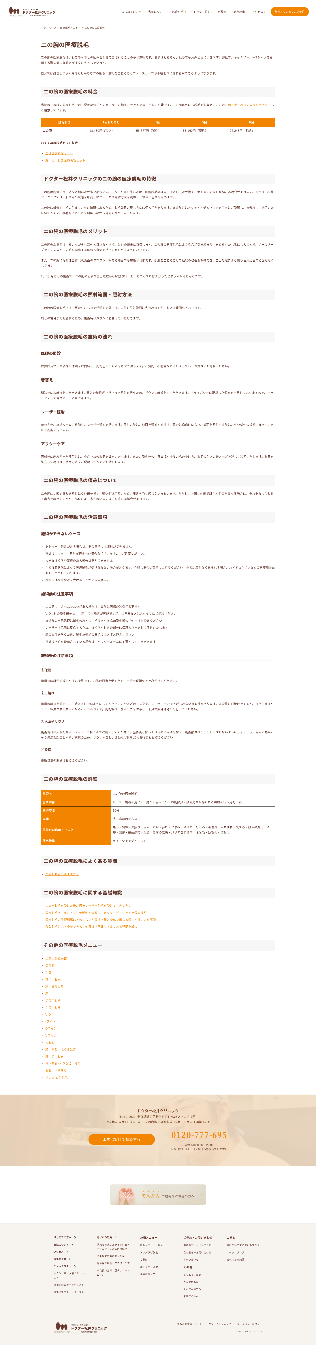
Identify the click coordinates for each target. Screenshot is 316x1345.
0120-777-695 (199, 1134)
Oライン (51, 1028)
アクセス (257, 11)
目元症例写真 (191, 1282)
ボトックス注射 (201, 11)
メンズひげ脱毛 (149, 1252)
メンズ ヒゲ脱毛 (56, 1077)
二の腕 (49, 965)
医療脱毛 (178, 11)
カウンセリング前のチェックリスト (71, 1275)
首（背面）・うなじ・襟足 (63, 1063)
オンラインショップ (219, 1324)
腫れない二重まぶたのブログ (243, 1245)
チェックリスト (63, 1266)
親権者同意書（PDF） (190, 1324)
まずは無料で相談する (122, 1139)
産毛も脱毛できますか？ (62, 874)
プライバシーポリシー (249, 1324)
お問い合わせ (191, 1259)
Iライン (50, 1021)
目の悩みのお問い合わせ (197, 1252)
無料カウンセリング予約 (290, 11)
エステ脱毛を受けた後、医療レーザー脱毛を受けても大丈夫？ (88, 905)
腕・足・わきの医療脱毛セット (249, 104)
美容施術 (239, 11)
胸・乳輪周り (54, 986)
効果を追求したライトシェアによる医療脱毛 (113, 1246)
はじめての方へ (131, 11)
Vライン (51, 1035)
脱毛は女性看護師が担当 (111, 1256)
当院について (156, 11)
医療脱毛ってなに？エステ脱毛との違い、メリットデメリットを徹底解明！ (97, 912)
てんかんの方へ (192, 1289)
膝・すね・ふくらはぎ (60, 1049)
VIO (48, 1014)
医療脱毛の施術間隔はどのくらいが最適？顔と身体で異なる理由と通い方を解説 (100, 919)
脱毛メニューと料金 (151, 1245)
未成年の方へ (191, 1296)
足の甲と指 (53, 1000)
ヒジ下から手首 (56, 958)
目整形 (222, 11)
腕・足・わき (54, 1056)
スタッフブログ (235, 1252)
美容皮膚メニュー (150, 1274)
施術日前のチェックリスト (69, 1284)
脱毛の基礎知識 (235, 1259)
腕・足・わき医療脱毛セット (65, 160)
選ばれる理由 (104, 1237)
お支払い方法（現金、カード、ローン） (114, 1272)
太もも (49, 1042)
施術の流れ (60, 1259)
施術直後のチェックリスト (69, 1292)
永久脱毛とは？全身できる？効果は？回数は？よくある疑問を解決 (91, 926)
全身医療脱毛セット (59, 153)
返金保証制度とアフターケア (113, 1263)
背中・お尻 (53, 979)
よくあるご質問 (192, 1274)
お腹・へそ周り (56, 1070)
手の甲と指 (53, 1007)
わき (48, 972)
